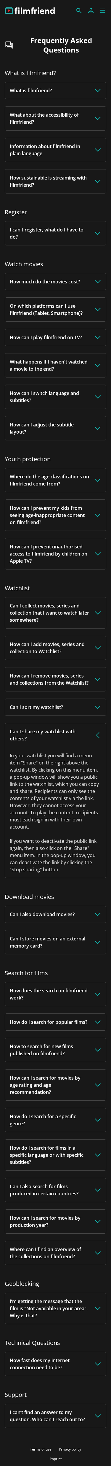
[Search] (79, 11)
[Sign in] (91, 11)
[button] (103, 11)
